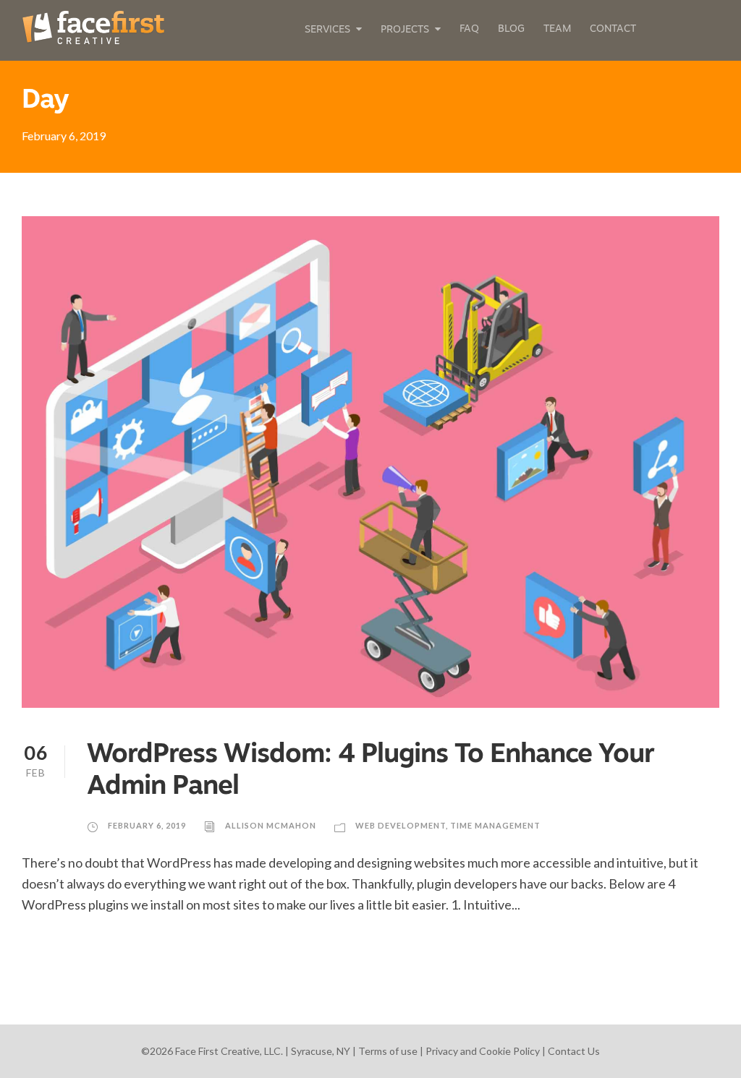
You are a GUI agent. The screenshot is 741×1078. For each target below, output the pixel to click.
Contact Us (574, 1051)
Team (557, 29)
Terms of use (388, 1051)
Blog (511, 29)
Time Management (495, 825)
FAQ (469, 29)
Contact (613, 29)
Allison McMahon (270, 825)
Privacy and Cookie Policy (482, 1051)
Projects (405, 30)
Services (327, 30)
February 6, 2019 (147, 825)
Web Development (400, 825)
